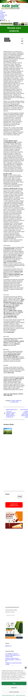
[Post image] (7, 431)
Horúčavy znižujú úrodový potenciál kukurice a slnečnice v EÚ (13, 660)
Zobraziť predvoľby (14, 692)
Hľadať (7, 494)
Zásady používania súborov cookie (8, 695)
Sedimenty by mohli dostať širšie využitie (13, 663)
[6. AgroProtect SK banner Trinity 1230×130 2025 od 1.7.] (14, 2)
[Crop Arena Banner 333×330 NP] (14, 638)
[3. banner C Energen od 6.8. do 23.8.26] (14, 25)
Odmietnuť (14, 687)
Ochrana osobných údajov (20, 695)
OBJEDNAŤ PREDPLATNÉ (14, 504)
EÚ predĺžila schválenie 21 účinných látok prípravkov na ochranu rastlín (12, 655)
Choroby (7, 38)
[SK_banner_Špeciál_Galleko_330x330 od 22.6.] (14, 528)
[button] (25, 667)
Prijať (14, 683)
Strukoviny (7, 40)
